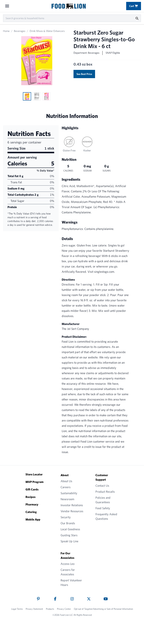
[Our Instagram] (72, 598)
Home (6, 30)
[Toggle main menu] (7, 6)
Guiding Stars (69, 535)
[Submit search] (137, 18)
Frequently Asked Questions (106, 516)
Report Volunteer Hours (71, 583)
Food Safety (102, 508)
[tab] (27, 96)
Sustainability (69, 493)
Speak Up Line (69, 541)
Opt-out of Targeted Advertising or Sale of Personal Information (103, 608)
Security (66, 517)
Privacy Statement (34, 608)
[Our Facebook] (55, 598)
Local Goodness (70, 529)
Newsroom (67, 499)
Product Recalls (105, 491)
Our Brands (68, 523)
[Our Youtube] (106, 598)
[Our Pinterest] (38, 598)
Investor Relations (72, 505)
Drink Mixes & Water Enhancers (47, 30)
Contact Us (102, 485)
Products (50, 608)
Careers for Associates (68, 572)
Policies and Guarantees (102, 500)
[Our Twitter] (89, 598)
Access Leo (67, 564)
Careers (65, 487)
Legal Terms (17, 608)
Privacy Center (64, 608)
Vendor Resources (72, 511)
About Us (66, 481)
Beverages (19, 30)
